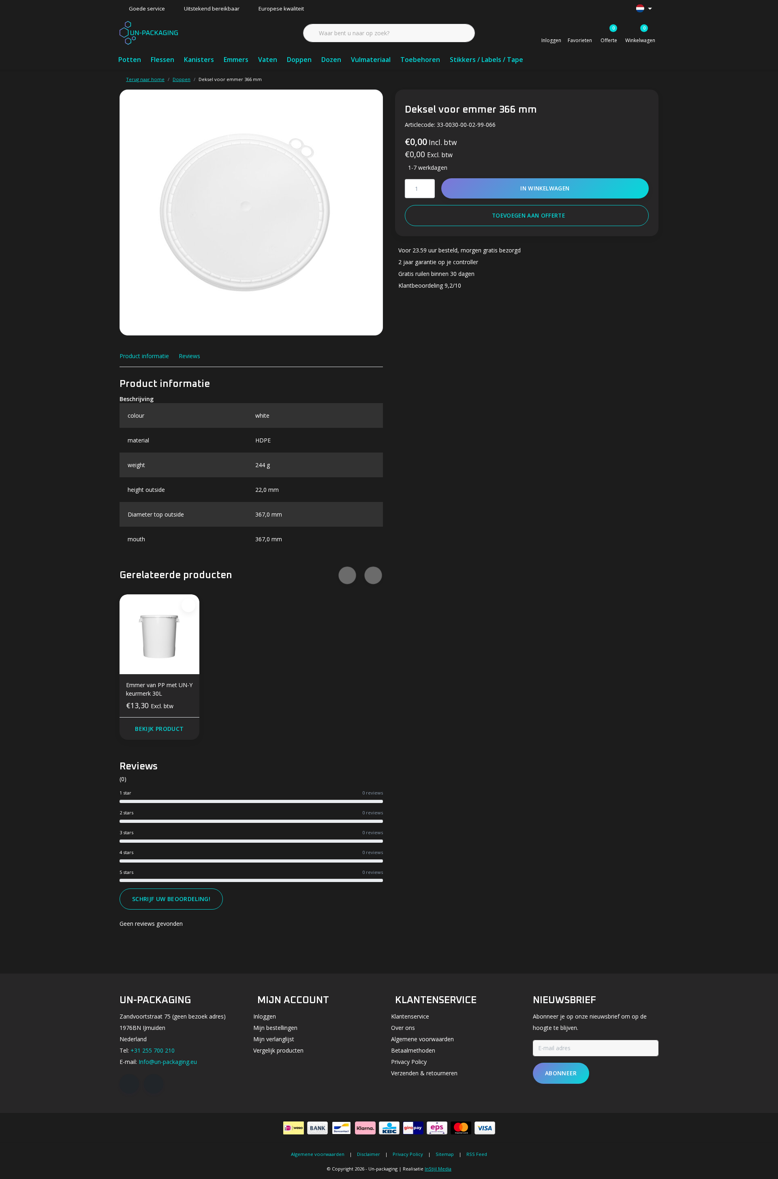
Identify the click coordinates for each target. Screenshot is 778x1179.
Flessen (162, 59)
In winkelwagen (545, 188)
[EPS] (437, 1127)
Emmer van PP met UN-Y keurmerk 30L (159, 689)
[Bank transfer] (317, 1127)
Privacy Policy (408, 1154)
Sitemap (445, 1154)
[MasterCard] (461, 1127)
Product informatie (144, 356)
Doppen (299, 59)
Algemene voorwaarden (317, 1154)
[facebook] (129, 1084)
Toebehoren (420, 59)
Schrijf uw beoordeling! (171, 899)
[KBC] (389, 1127)
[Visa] (484, 1127)
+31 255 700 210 (152, 1050)
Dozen (331, 59)
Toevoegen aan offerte (528, 215)
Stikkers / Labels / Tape (486, 59)
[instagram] (153, 1084)
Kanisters (199, 59)
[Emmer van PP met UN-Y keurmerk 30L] (159, 634)
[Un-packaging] (149, 32)
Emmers (236, 59)
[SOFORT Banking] (365, 1127)
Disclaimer (368, 1154)
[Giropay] (413, 1127)
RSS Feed (476, 1154)
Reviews (189, 356)
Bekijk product (159, 729)
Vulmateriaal (371, 59)
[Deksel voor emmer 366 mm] (251, 212)
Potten (129, 59)
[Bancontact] (341, 1127)
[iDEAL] (293, 1127)
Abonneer (561, 1073)
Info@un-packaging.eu (168, 1062)
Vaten (267, 59)
